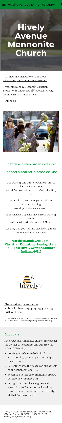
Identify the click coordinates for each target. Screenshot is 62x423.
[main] (31, 40)
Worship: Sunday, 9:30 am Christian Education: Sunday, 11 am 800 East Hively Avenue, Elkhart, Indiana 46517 (28, 90)
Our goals (10, 100)
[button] (4, 4)
